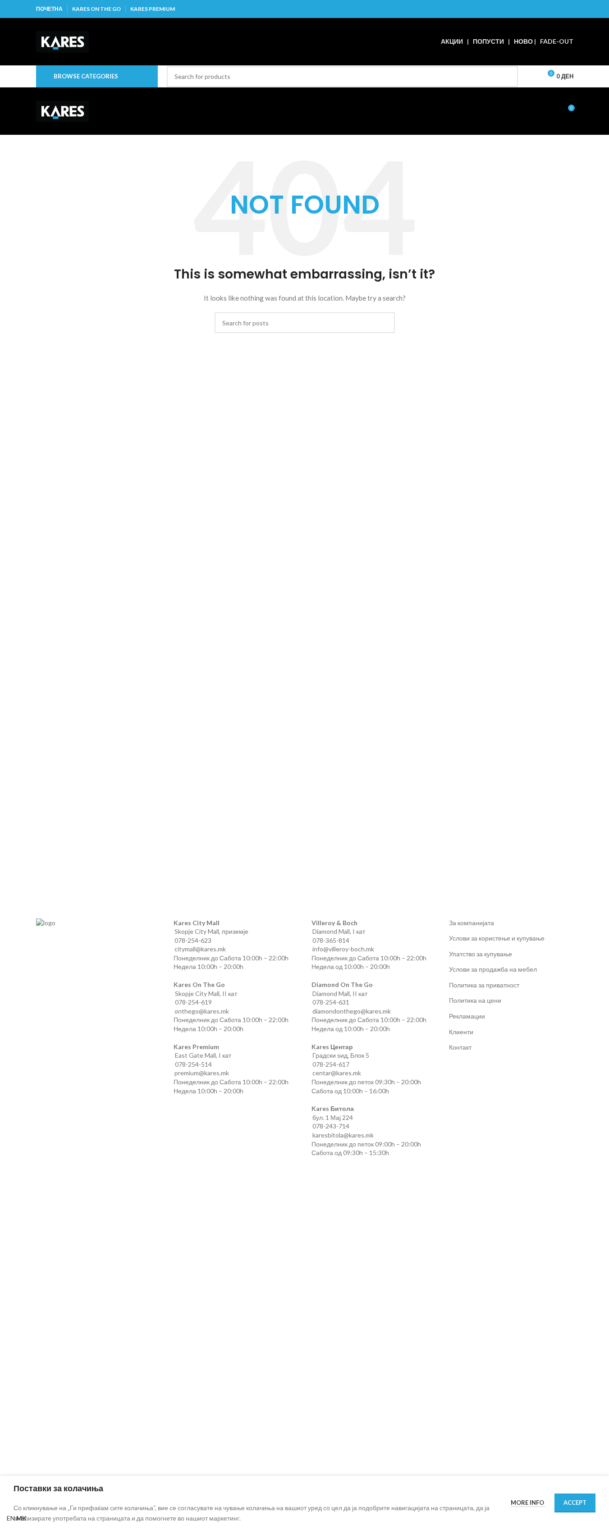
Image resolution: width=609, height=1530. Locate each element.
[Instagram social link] (544, 9)
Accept (574, 1502)
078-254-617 (330, 1064)
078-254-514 (193, 1064)
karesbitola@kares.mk (343, 1135)
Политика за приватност (484, 985)
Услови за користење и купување (497, 938)
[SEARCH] (507, 76)
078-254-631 (330, 1002)
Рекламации (467, 1016)
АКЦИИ (452, 41)
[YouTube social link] (556, 9)
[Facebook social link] (521, 9)
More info (528, 1502)
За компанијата (471, 923)
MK (21, 1518)
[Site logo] (62, 41)
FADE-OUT (556, 41)
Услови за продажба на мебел (493, 969)
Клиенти (461, 1032)
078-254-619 (193, 1002)
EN (11, 1518)
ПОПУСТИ (488, 41)
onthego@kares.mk (201, 1011)
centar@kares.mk (336, 1073)
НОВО (523, 41)
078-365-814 (330, 940)
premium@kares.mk (201, 1073)
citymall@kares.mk (200, 949)
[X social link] (533, 9)
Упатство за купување (480, 954)
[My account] (530, 77)
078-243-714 (330, 1126)
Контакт (460, 1047)
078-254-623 (192, 940)
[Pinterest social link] (567, 9)
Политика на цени (475, 1000)
